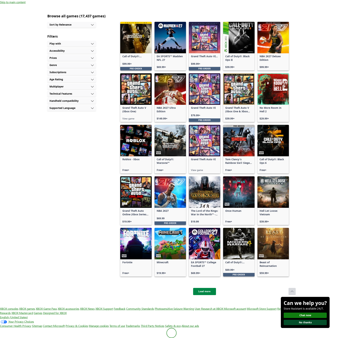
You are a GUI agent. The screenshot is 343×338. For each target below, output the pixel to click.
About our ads (190, 326)
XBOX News (87, 308)
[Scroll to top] (292, 291)
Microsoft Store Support (262, 308)
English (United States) (14, 317)
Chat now (305, 315)
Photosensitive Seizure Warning (174, 308)
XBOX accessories (68, 308)
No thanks (305, 322)
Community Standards (140, 308)
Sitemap (37, 326)
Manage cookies (99, 326)
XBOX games (27, 308)
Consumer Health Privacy (15, 326)
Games (38, 313)
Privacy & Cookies (77, 326)
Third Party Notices (152, 326)
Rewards (5, 313)
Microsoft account (235, 308)
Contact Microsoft (54, 326)
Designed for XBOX (55, 313)
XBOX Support (104, 308)
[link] (136, 46)
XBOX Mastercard (22, 313)
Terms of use (117, 326)
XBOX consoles (9, 308)
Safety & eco (173, 326)
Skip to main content (13, 2)
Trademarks (133, 326)
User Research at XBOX (209, 308)
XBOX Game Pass (46, 308)
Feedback (119, 308)
